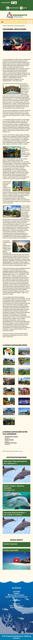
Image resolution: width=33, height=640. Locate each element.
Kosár (25, 8)
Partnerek (16, 593)
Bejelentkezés (14, 8)
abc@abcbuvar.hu (18, 605)
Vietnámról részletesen (19, 25)
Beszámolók (10, 25)
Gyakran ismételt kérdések (16, 595)
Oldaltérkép (16, 591)
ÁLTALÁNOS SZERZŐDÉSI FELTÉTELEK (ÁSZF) (16, 597)
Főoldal (4, 25)
